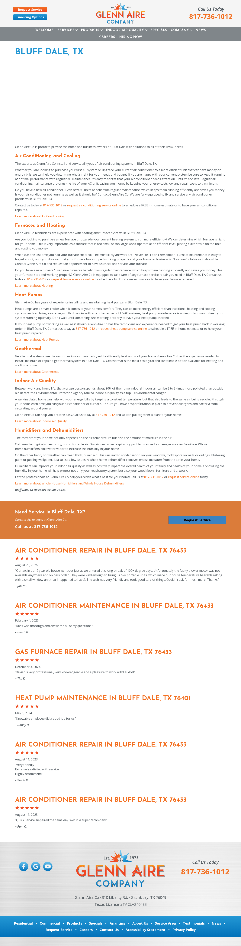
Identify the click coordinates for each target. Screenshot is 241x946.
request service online (183, 477)
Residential (23, 923)
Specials (159, 30)
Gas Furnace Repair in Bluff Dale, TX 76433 (93, 652)
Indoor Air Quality (125, 30)
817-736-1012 (52, 205)
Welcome (44, 30)
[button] (76, 30)
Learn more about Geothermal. (37, 372)
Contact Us (109, 929)
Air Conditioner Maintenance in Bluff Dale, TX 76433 (114, 606)
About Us (140, 923)
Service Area (165, 923)
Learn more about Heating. (34, 285)
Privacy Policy (184, 929)
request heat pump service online (123, 329)
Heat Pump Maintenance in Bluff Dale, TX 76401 (103, 698)
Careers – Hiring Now (120, 37)
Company (180, 30)
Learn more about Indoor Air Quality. (41, 421)
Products (90, 30)
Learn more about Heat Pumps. (37, 339)
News (200, 30)
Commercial (50, 923)
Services (66, 30)
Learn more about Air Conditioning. (40, 216)
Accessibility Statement (145, 929)
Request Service (59, 929)
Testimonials (194, 923)
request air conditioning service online (94, 205)
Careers (86, 929)
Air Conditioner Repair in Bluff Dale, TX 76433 (101, 551)
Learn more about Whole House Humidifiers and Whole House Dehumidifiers (69, 483)
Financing (117, 923)
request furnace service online (72, 279)
